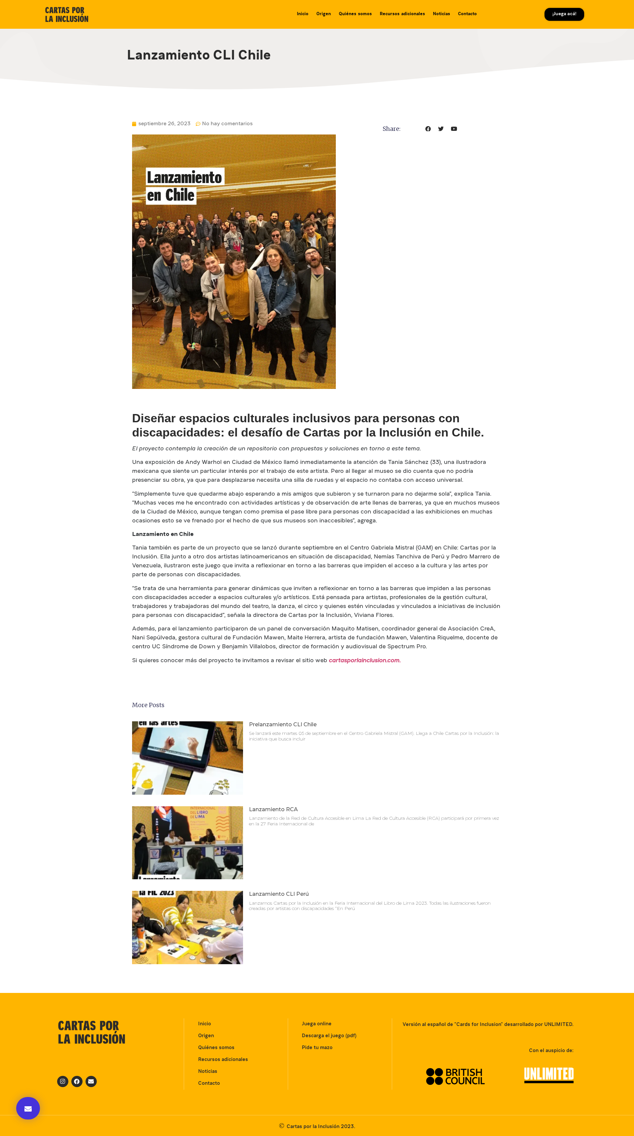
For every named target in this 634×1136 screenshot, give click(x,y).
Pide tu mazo (317, 1047)
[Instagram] (62, 1081)
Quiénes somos (355, 14)
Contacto (467, 14)
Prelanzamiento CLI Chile (283, 724)
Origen (323, 14)
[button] (28, 1108)
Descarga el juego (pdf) (329, 1036)
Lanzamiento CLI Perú (279, 894)
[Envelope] (91, 1081)
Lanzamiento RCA (273, 809)
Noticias (441, 14)
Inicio (302, 14)
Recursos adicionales (402, 14)
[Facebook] (77, 1081)
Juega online (317, 1024)
